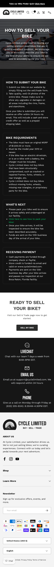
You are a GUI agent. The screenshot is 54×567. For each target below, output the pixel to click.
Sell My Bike (27, 328)
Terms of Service (39, 560)
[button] (43, 12)
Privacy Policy (26, 560)
